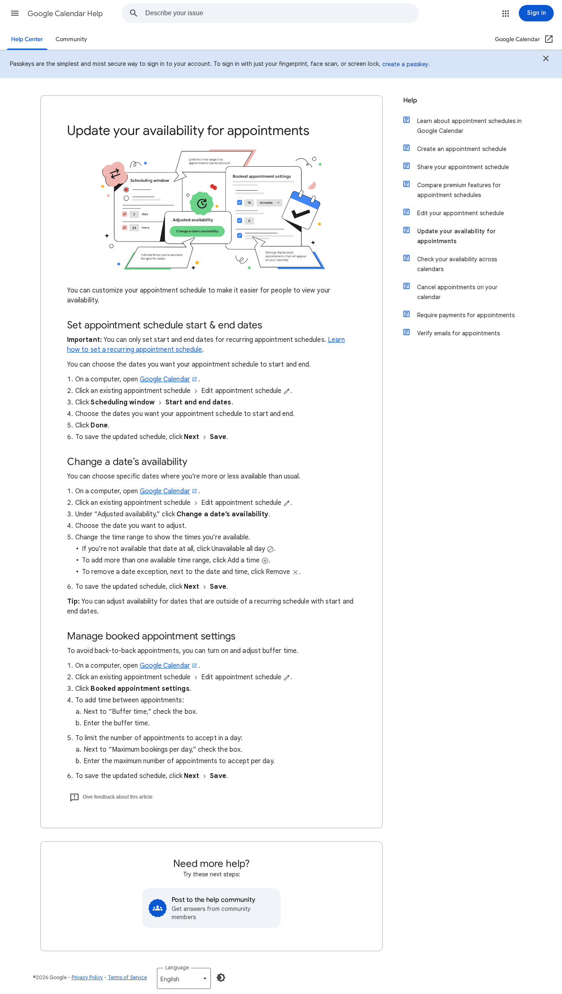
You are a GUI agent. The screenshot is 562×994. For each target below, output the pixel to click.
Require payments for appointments (466, 315)
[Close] (546, 60)
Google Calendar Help (65, 13)
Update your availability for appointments (456, 236)
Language (177, 967)
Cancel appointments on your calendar (457, 292)
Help (410, 100)
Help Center (27, 39)
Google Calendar (165, 379)
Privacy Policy (87, 977)
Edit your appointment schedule (460, 213)
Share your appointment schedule (463, 167)
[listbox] (184, 978)
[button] (15, 13)
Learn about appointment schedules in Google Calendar (469, 126)
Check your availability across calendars (457, 264)
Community (71, 39)
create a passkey (405, 64)
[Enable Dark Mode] (221, 977)
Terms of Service (127, 977)
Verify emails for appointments (458, 333)
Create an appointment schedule (461, 149)
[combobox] (281, 13)
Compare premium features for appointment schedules (459, 190)
